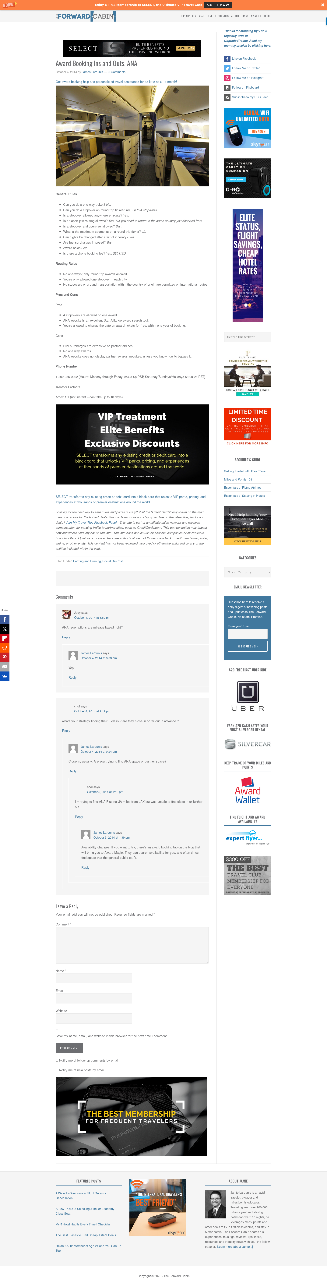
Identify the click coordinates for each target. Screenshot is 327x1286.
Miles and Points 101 (238, 479)
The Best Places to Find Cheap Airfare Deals (86, 1235)
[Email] (4, 666)
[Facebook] (4, 619)
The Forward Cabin (86, 16)
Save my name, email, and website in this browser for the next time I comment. (112, 1035)
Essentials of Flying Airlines (242, 487)
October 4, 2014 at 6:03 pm (99, 658)
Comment (64, 924)
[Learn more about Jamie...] (234, 1246)
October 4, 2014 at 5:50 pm (92, 617)
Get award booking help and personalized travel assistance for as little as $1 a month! (116, 81)
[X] (4, 629)
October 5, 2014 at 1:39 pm (111, 837)
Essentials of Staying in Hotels (244, 495)
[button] (163, 5)
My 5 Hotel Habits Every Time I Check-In (83, 1224)
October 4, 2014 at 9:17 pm (92, 711)
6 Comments (116, 72)
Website (61, 1010)
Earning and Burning (87, 561)
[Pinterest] (4, 657)
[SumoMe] (4, 676)
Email (61, 990)
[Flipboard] (4, 638)
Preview (233, 654)
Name (61, 970)
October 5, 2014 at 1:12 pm (105, 792)
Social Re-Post (112, 561)
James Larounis (91, 653)
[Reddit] (4, 648)
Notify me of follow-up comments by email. (89, 1060)
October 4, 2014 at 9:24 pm (99, 751)
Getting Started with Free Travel (245, 471)
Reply (66, 637)
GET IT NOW (218, 5)
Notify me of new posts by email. (82, 1069)
